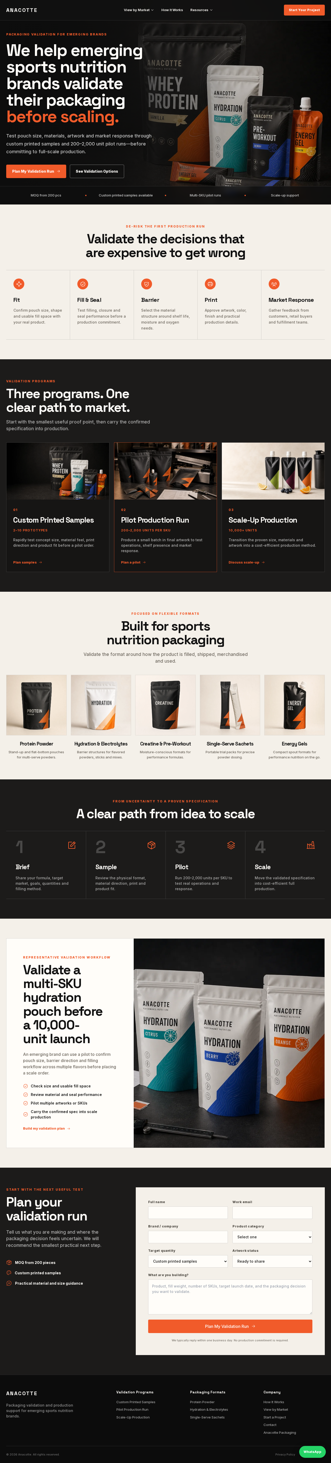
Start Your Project (304, 10)
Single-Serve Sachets (207, 1417)
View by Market (136, 10)
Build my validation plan (44, 1128)
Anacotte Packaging (280, 1432)
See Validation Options (97, 171)
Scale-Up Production (133, 1417)
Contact (270, 1425)
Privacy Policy (285, 1454)
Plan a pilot (130, 562)
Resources (199, 10)
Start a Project (275, 1417)
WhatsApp (312, 1452)
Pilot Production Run (132, 1409)
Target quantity (161, 1251)
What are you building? (168, 1275)
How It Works (172, 10)
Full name (156, 1202)
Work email (242, 1202)
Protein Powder (202, 1402)
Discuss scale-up (244, 562)
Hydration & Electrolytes (209, 1409)
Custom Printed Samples (135, 1402)
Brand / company (163, 1226)
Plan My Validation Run (33, 171)
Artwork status (245, 1251)
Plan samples (25, 562)
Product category (248, 1226)
